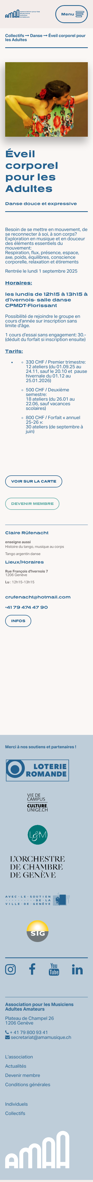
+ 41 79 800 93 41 (28, 1032)
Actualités (15, 1066)
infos (18, 621)
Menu (67, 14)
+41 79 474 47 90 (26, 607)
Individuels (16, 1104)
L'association (19, 1057)
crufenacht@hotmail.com (38, 596)
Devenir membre (32, 504)
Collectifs (14, 36)
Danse (36, 36)
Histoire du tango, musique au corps (34, 547)
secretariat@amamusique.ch (40, 1037)
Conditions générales (27, 1085)
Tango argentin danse (23, 554)
